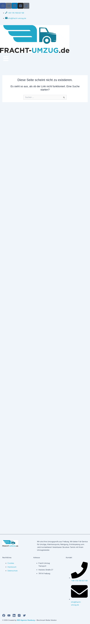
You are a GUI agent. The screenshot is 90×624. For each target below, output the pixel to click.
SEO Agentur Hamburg (26, 620)
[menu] (6, 59)
